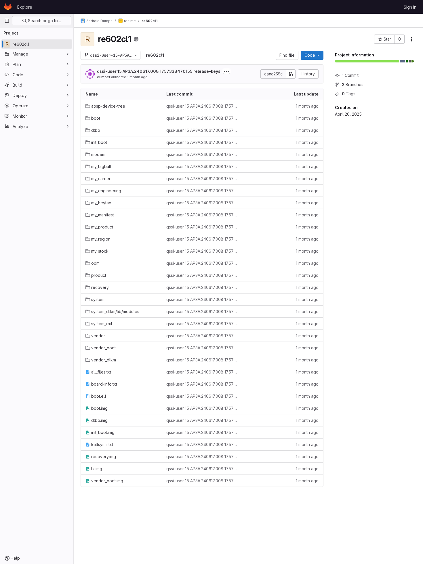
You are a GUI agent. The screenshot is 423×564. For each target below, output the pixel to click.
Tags (348, 93)
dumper (103, 77)
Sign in (410, 7)
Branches (352, 84)
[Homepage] (8, 7)
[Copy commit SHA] (291, 74)
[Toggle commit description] (226, 71)
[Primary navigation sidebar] (7, 20)
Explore (24, 7)
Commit (350, 75)
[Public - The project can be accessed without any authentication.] (136, 39)
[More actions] (411, 39)
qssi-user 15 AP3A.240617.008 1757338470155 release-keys (158, 71)
